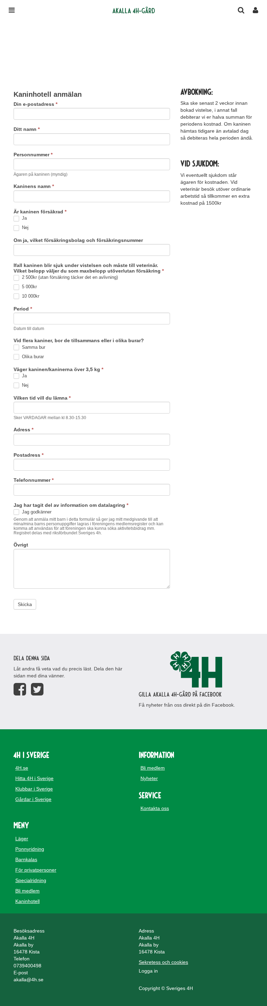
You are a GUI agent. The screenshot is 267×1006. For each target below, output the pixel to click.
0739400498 (27, 965)
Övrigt (21, 545)
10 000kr (30, 296)
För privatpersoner (35, 870)
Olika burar (32, 356)
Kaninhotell (27, 901)
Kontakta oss (154, 808)
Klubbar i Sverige (34, 789)
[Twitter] (37, 689)
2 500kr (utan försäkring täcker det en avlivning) (69, 277)
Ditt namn (27, 129)
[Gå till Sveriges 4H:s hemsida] (196, 669)
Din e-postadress (35, 104)
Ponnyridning (29, 849)
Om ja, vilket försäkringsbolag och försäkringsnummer (78, 240)
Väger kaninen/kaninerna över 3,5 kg (58, 369)
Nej (25, 227)
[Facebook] (20, 689)
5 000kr (29, 286)
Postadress (28, 455)
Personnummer (33, 154)
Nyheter (149, 778)
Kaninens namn (34, 186)
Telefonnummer (34, 480)
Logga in (148, 971)
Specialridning (30, 880)
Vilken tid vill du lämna (42, 398)
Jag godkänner (36, 511)
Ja (24, 218)
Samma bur (33, 347)
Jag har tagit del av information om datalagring (71, 505)
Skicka (25, 604)
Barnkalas (26, 859)
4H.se (21, 768)
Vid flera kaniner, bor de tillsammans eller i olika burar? (79, 340)
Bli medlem (152, 768)
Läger (21, 838)
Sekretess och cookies (163, 962)
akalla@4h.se (28, 979)
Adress (23, 429)
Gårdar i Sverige (33, 799)
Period (23, 309)
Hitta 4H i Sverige (34, 778)
